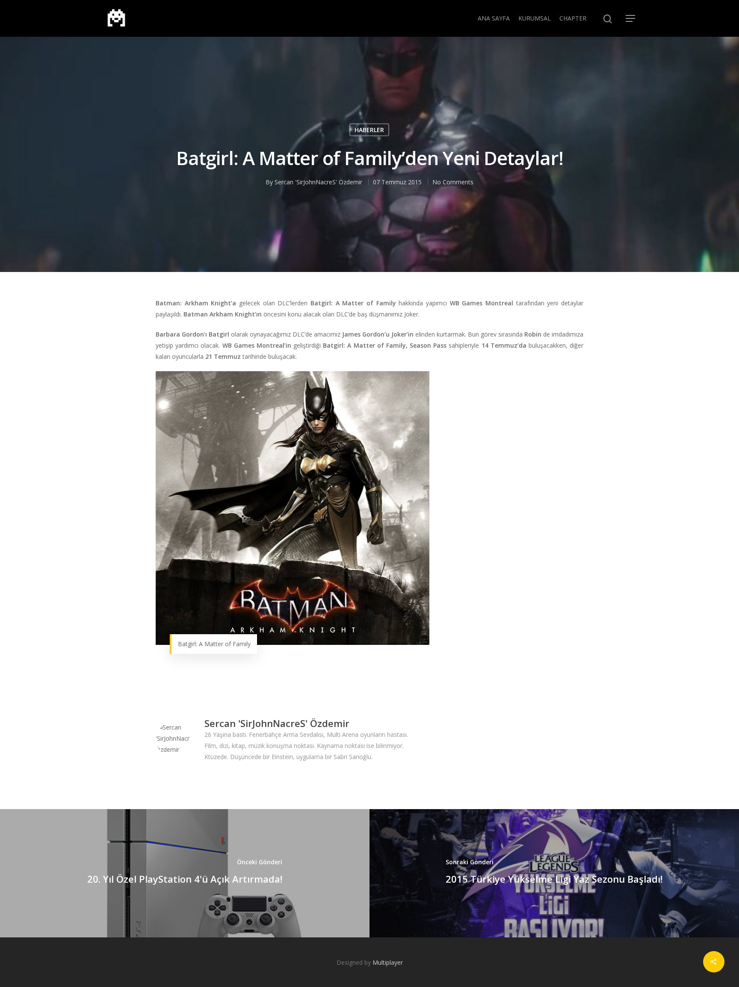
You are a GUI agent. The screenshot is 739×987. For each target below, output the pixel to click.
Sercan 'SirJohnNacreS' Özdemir (318, 181)
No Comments (452, 181)
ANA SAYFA (494, 18)
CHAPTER (572, 18)
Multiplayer (387, 962)
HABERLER (369, 129)
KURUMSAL (534, 18)
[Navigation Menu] (631, 18)
